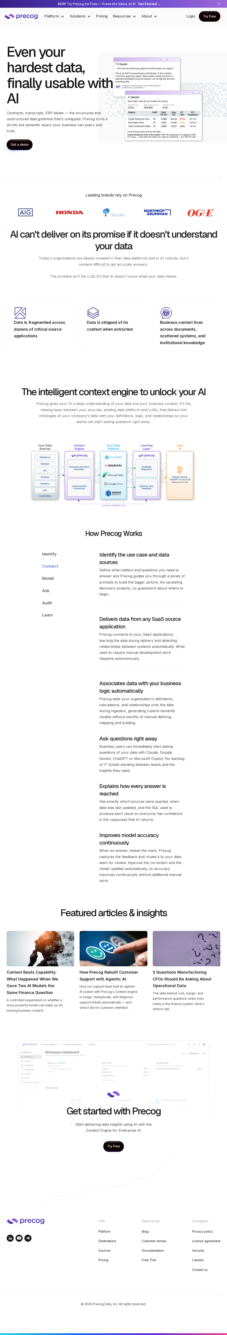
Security (198, 1250)
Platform (104, 1231)
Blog (145, 1231)
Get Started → (149, 4)
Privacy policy (202, 1231)
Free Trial (149, 1260)
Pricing (102, 16)
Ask (45, 590)
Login (190, 16)
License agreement (206, 1241)
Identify (49, 554)
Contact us (200, 1270)
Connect (50, 566)
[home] (24, 16)
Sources (104, 1250)
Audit (47, 603)
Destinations (107, 1241)
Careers (198, 1260)
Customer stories (154, 1241)
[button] (54, 16)
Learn (47, 615)
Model (48, 578)
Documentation (153, 1250)
